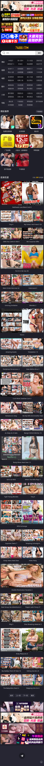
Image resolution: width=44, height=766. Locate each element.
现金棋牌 (30, 64)
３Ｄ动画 (39, 69)
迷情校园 (11, 97)
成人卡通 (30, 77)
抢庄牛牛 (39, 64)
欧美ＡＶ (30, 69)
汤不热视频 (39, 101)
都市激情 (11, 93)
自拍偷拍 (20, 69)
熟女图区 (30, 89)
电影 (3, 78)
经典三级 (20, 80)
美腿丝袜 (11, 89)
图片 (3, 86)
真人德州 (20, 60)
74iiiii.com (22, 48)
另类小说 (20, 97)
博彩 (3, 62)
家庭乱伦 (20, 93)
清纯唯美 (20, 89)
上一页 (18, 695)
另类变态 (39, 80)
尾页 (32, 695)
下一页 (25, 695)
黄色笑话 (30, 97)
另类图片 (39, 89)
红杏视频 (11, 105)
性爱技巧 (39, 97)
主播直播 (30, 72)
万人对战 (30, 60)
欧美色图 (30, 85)
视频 (3, 70)
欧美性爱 (39, 77)
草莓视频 (30, 101)
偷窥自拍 (11, 85)
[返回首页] (41, 762)
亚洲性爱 (11, 77)
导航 (3, 103)
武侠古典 (39, 93)
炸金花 (20, 64)
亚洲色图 (20, 85)
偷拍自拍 (20, 77)
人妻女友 (30, 93)
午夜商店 (20, 101)
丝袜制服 (20, 72)
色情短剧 (30, 105)
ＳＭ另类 (39, 72)
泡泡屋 (20, 105)
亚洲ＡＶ (11, 69)
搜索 (39, 53)
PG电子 (10, 60)
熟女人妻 (11, 72)
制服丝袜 (11, 80)
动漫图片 (39, 85)
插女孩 (11, 101)
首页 (11, 695)
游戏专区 (39, 60)
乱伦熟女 (30, 80)
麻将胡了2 (11, 64)
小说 (3, 95)
